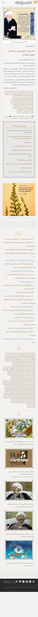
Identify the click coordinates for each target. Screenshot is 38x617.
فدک (7, 355)
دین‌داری (29, 106)
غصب (32, 373)
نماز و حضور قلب (9, 396)
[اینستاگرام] (20, 581)
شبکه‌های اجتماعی (18, 93)
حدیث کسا (15, 355)
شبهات (21, 102)
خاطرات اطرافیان (29, 396)
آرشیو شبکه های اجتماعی (18, 42)
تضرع (23, 382)
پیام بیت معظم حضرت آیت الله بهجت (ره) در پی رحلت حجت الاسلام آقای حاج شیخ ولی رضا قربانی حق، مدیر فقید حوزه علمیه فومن (19, 242)
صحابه (19, 373)
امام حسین (25, 401)
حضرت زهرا (31, 382)
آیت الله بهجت (23, 378)
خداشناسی (9, 387)
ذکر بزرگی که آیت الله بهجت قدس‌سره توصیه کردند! (20, 172)
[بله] (23, 581)
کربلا (32, 387)
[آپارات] (33, 581)
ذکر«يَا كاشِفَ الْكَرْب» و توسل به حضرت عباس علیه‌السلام (19, 164)
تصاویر (8, 93)
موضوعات (29, 102)
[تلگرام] (16, 581)
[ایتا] (26, 581)
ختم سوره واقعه (28, 142)
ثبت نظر (14, 118)
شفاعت (26, 373)
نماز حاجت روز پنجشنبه (26, 168)
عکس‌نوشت (29, 93)
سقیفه (32, 364)
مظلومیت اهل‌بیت (9, 369)
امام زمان (17, 387)
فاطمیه (32, 378)
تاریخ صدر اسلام (8, 382)
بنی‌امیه (14, 378)
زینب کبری (31, 405)
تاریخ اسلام (24, 391)
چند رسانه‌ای (28, 97)
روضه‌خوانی (15, 401)
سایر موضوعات (18, 97)
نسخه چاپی (23, 118)
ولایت (32, 401)
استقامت (19, 396)
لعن (7, 359)
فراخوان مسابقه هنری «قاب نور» (24, 292)
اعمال (16, 106)
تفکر (17, 382)
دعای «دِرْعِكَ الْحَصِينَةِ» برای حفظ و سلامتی (22, 150)
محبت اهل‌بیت (30, 369)
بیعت (16, 391)
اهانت (14, 364)
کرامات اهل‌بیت (23, 364)
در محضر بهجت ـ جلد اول (25, 111)
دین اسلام (11, 373)
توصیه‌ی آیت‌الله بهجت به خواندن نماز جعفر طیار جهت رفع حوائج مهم (19, 131)
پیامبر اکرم (23, 355)
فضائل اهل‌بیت (15, 359)
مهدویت (32, 355)
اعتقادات (14, 102)
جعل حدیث (20, 369)
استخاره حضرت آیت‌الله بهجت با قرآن (23, 146)
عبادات (22, 106)
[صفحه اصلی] (26, 2)
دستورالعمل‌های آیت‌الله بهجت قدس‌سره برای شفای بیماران (20, 155)
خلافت (32, 359)
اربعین (32, 391)
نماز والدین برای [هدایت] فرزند (25, 160)
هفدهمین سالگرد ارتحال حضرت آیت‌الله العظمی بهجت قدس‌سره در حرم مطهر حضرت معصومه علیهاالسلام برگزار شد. (20, 253)
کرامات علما (9, 391)
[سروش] (30, 581)
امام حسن (24, 359)
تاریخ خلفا (25, 387)
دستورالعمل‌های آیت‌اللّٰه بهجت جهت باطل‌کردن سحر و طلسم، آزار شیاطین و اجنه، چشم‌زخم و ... (19, 137)
